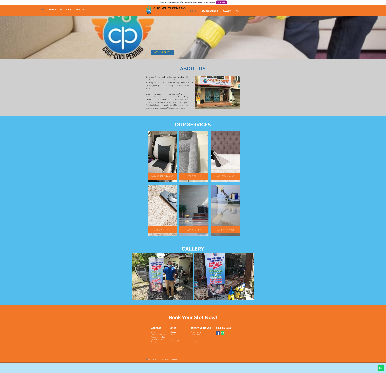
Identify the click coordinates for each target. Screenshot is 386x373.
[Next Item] (250, 276)
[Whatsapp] (222, 333)
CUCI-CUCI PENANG (169, 8)
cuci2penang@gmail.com (177, 341)
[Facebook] (218, 333)
